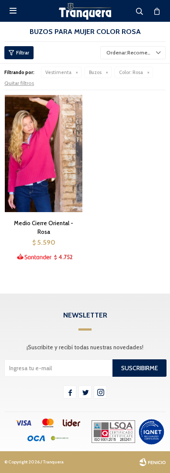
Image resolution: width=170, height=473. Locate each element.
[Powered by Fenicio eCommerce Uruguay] (152, 462)
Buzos (95, 72)
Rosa (131, 72)
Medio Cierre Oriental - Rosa (43, 227)
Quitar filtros (19, 83)
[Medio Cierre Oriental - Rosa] (43, 153)
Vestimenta (58, 72)
